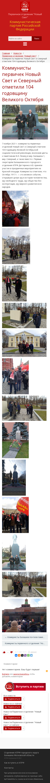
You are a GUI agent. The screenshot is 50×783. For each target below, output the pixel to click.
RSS (47, 671)
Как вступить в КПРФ (14, 762)
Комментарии (10, 663)
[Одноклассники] (19, 655)
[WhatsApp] (28, 655)
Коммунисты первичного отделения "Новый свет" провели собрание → (26, 643)
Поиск (36, 39)
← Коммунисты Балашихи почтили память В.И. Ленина (26, 637)
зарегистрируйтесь (21, 674)
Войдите (5, 674)
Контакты (8, 767)
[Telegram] (31, 655)
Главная (6, 53)
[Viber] (25, 655)
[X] (22, 655)
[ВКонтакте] (16, 655)
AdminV (34, 652)
